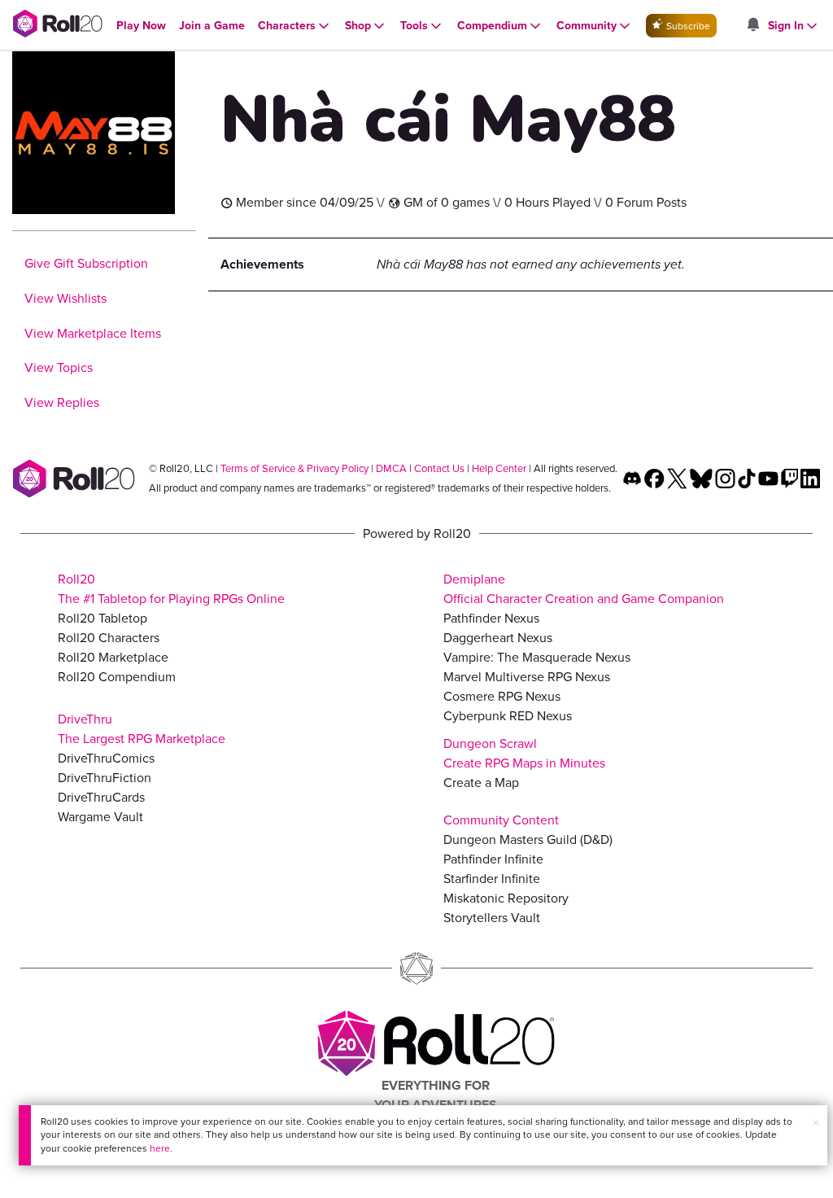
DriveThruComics (106, 758)
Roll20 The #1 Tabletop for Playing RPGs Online (171, 589)
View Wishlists (65, 298)
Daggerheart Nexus (497, 637)
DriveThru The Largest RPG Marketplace (141, 729)
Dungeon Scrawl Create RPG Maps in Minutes (524, 753)
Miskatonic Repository (506, 898)
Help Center (499, 468)
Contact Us (439, 468)
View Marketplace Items (92, 333)
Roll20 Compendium (117, 676)
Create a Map (481, 782)
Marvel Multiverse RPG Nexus (526, 676)
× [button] (816, 1122)
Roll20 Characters (108, 637)
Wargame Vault (100, 816)
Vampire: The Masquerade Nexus (536, 657)
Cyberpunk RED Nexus (507, 715)
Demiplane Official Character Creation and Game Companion (583, 589)
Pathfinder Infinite (493, 859)
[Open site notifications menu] (752, 25)
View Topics (58, 367)
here (160, 1148)
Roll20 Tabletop (102, 618)
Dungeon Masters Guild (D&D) (528, 839)
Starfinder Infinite (491, 878)
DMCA (391, 468)
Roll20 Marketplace (113, 657)
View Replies (61, 402)
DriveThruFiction (104, 777)
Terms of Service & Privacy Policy (294, 468)
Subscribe (687, 26)
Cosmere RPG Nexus (501, 696)
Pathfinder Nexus (491, 618)
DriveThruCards (101, 797)
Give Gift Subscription (86, 263)
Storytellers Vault (491, 917)
